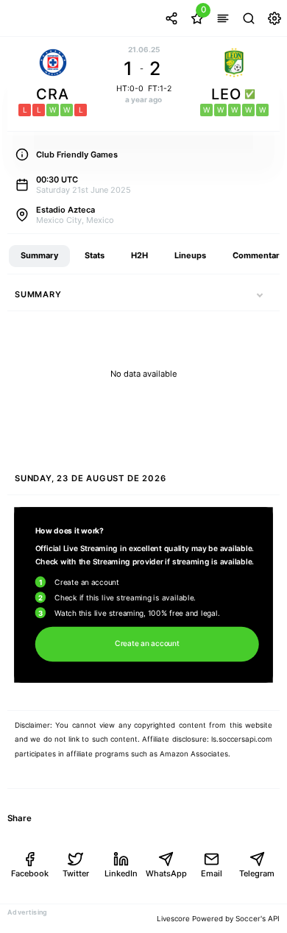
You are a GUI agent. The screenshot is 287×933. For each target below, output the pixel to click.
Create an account (147, 644)
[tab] (39, 256)
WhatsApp (166, 873)
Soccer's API (257, 918)
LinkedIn (121, 873)
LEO (229, 94)
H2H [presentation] (139, 255)
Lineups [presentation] (190, 255)
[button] (259, 295)
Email (211, 873)
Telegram (256, 873)
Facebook (30, 873)
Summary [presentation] (39, 255)
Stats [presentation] (94, 255)
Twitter (76, 873)
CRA (53, 94)
